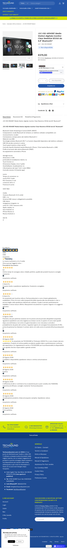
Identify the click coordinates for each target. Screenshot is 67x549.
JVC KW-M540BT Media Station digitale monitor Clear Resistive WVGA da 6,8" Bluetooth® (33, 23)
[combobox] (37, 3)
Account (5, 502)
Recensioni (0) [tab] (18, 117)
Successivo (14, 265)
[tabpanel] (33, 171)
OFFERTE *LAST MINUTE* (11, 15)
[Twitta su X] (46, 110)
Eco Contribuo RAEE (41, 468)
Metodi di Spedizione (42, 458)
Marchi (62, 541)
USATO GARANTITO (8, 11)
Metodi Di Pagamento (42, 461)
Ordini (5, 508)
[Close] (28, 530)
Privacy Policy (39, 474)
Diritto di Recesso (40, 454)
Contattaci (44, 541)
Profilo (5, 518)
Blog (51, 541)
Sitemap (57, 541)
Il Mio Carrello (7, 515)
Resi (4, 512)
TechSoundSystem (19, 489)
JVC (39, 44)
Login (4, 505)
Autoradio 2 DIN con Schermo (14, 23)
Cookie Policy (39, 471)
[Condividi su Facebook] (49, 110)
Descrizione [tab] (7, 117)
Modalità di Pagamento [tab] (33, 117)
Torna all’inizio (33, 435)
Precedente (6, 265)
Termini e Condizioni (41, 451)
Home (4, 23)
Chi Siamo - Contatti (41, 447)
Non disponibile (56, 80)
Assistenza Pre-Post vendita (44, 464)
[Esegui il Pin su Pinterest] (52, 110)
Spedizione (48, 58)
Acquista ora (51, 86)
